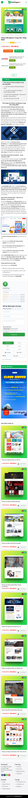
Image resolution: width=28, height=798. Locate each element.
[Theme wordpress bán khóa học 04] (14, 608)
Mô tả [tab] (14, 75)
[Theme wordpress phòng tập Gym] (14, 483)
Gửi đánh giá (14, 334)
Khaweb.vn (19, 786)
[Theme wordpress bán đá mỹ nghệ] (14, 525)
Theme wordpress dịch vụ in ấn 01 (11, 460)
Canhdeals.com (20, 784)
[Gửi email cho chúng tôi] (4, 775)
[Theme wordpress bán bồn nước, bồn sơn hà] (14, 733)
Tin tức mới (19, 769)
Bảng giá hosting (20, 771)
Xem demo (23, 463)
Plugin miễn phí (6, 784)
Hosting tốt (19, 773)
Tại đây (8, 276)
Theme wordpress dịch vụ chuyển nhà (12, 668)
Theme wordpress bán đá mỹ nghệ (11, 543)
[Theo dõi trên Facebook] (2, 775)
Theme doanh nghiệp (20, 35)
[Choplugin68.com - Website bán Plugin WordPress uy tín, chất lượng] (14, 2)
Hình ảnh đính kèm (7, 326)
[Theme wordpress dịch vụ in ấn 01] (14, 442)
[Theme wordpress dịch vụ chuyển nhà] (14, 650)
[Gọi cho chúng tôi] (7, 775)
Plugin (3, 782)
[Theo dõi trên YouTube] (9, 775)
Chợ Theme (10, 35)
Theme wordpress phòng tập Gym (11, 501)
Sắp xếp (4, 355)
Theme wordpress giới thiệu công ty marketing (11, 585)
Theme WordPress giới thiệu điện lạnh (12, 710)
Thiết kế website (6, 788)
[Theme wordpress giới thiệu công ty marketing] (14, 567)
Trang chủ (3, 35)
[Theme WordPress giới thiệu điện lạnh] (14, 692)
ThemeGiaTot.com (20, 782)
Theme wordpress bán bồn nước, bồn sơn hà (14, 751)
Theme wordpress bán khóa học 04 (11, 626)
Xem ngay (12, 60)
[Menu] (2, 2)
